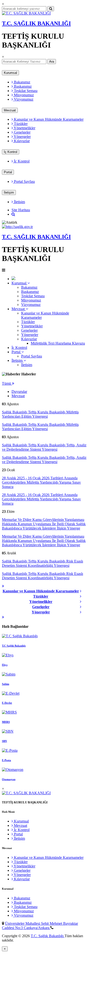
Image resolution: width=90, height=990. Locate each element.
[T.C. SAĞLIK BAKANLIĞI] (26, 13)
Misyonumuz (23, 95)
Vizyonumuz (23, 99)
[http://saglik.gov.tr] (17, 227)
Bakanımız (21, 82)
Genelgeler (21, 132)
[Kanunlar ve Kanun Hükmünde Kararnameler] (82, 591)
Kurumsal (10, 73)
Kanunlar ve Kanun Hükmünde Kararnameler (48, 119)
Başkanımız (22, 86)
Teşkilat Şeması (25, 91)
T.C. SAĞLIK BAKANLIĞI (36, 23)
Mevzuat (10, 110)
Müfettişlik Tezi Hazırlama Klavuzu (58, 343)
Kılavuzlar (21, 141)
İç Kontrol (10, 152)
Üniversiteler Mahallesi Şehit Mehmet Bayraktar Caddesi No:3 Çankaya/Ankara (40, 925)
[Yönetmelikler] (82, 602)
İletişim (9, 192)
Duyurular (19, 392)
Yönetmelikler (24, 128)
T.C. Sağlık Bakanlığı (48, 936)
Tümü (7, 383)
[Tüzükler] (82, 596)
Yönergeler (22, 137)
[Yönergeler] (82, 612)
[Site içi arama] (13, 214)
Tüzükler (20, 124)
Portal (8, 172)
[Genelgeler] (82, 607)
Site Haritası (21, 210)
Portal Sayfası (24, 181)
